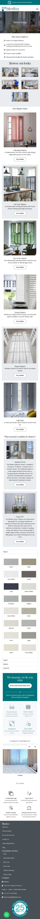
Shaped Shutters (20, 366)
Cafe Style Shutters (20, 204)
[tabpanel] (20, 606)
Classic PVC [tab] (6, 668)
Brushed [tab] (5, 664)
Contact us (5, 839)
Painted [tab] (5, 552)
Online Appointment (8, 843)
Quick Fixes (6, 866)
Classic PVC (20, 517)
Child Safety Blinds (8, 858)
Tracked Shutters (20, 312)
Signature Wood (20, 462)
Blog (3, 847)
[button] (37, 9)
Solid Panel (20, 420)
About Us (5, 827)
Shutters (20, 775)
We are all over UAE (8, 835)
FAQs (5, 854)
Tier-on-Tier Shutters (20, 258)
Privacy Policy (7, 874)
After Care (6, 862)
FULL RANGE (20, 783)
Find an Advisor (7, 831)
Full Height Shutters (20, 150)
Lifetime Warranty (8, 870)
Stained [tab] (5, 660)
